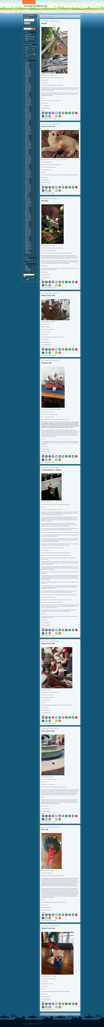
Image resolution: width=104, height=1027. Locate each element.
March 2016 (27, 212)
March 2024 (27, 97)
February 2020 (28, 156)
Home (25, 12)
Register (26, 265)
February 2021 (28, 141)
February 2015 (28, 228)
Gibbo (41, 1023)
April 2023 (27, 110)
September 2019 (28, 162)
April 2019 (27, 168)
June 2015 (27, 223)
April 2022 (27, 124)
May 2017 (27, 195)
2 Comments (52, 192)
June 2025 (27, 79)
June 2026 (27, 64)
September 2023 (28, 104)
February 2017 (28, 199)
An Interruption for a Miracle (51, 470)
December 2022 (28, 115)
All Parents (27, 37)
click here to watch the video (46, 169)
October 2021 (27, 132)
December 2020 (28, 144)
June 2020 (27, 151)
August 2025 (27, 76)
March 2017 (27, 198)
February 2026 (28, 69)
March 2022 (27, 126)
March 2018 (27, 183)
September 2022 (28, 118)
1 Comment (52, 1009)
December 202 (28, 253)
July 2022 (27, 121)
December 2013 (28, 244)
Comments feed (28, 269)
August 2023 (27, 105)
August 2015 (27, 220)
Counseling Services (37, 12)
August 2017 (27, 192)
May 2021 (27, 138)
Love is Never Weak (48, 731)
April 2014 (27, 240)
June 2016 (27, 208)
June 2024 (27, 93)
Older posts (43, 1014)
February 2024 (28, 98)
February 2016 (28, 213)
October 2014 (27, 232)
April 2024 (27, 96)
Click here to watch (44, 986)
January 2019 (27, 171)
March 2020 (27, 154)
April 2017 (27, 196)
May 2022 (27, 123)
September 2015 (28, 219)
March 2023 (27, 111)
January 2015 (27, 229)
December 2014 (28, 230)
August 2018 (27, 177)
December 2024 (28, 86)
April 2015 (27, 225)
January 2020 (27, 157)
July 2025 (27, 77)
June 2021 (27, 136)
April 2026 (27, 67)
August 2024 (27, 91)
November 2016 (28, 202)
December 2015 (28, 216)
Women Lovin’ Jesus (48, 126)
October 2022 (27, 117)
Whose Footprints (28, 34)
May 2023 (27, 109)
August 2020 (27, 148)
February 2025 (28, 84)
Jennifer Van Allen (56, 21)
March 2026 (27, 68)
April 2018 (27, 182)
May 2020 (27, 152)
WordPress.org (28, 270)
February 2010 (28, 252)
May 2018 (27, 181)
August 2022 (27, 120)
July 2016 (27, 207)
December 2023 (28, 100)
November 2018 (28, 174)
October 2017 (27, 189)
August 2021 (27, 134)
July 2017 (27, 193)
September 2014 (28, 234)
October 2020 (27, 146)
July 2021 (27, 135)
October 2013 (27, 247)
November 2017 (28, 188)
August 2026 (27, 62)
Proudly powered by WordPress (28, 1023)
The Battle (34, 53)
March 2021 (27, 140)
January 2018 (27, 186)
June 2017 (27, 194)
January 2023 (27, 114)
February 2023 (28, 112)
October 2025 (27, 74)
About (30, 12)
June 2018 (27, 180)
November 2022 (28, 116)
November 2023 (28, 102)
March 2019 (27, 169)
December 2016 (28, 201)
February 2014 (28, 242)
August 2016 (27, 206)
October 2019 (27, 160)
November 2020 (28, 145)
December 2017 (28, 187)
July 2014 (27, 236)
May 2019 (27, 166)
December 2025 (28, 71)
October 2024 (27, 88)
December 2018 (28, 172)
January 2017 (27, 200)
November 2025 (28, 73)
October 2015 (27, 218)
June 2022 (27, 122)
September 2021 (28, 133)
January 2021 (27, 142)
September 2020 (28, 147)
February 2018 (28, 184)
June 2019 (27, 165)
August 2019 (27, 163)
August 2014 (27, 235)
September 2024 (28, 90)
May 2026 (27, 65)
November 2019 (28, 159)
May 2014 (27, 238)
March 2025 (27, 82)
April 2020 (27, 153)
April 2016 (27, 211)
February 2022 (28, 127)
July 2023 (27, 106)
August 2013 (27, 249)
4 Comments (52, 635)
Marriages (44, 200)
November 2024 (28, 87)
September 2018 (28, 176)
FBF (26, 277)
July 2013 (27, 250)
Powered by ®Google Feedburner (31, 277)
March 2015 (27, 226)
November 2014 (28, 231)
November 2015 (28, 217)
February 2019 (28, 170)
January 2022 (27, 128)
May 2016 (27, 210)
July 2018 (27, 178)
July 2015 (27, 222)
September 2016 (28, 205)
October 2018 (27, 175)
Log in (26, 267)
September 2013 (28, 248)
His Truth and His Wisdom (30, 36)
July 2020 (27, 150)
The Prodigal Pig (29, 2)
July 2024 (27, 92)
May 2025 (27, 80)
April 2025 (27, 81)
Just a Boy (44, 829)
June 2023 (27, 108)
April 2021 (27, 139)
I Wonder (26, 35)
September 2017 (28, 190)
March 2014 (27, 241)
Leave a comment (53, 118)
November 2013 (28, 246)
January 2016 (27, 214)
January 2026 (27, 70)
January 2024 (27, 99)
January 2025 (27, 85)
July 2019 (27, 164)
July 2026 (27, 63)
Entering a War (46, 363)
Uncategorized (47, 118)
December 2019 (28, 158)
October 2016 (27, 204)
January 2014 (27, 243)
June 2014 (27, 237)
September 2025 (28, 75)
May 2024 (27, 94)
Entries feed (27, 268)
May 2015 (27, 224)
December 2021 (28, 129)
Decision (44, 23)
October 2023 (27, 103)
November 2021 (28, 130)
